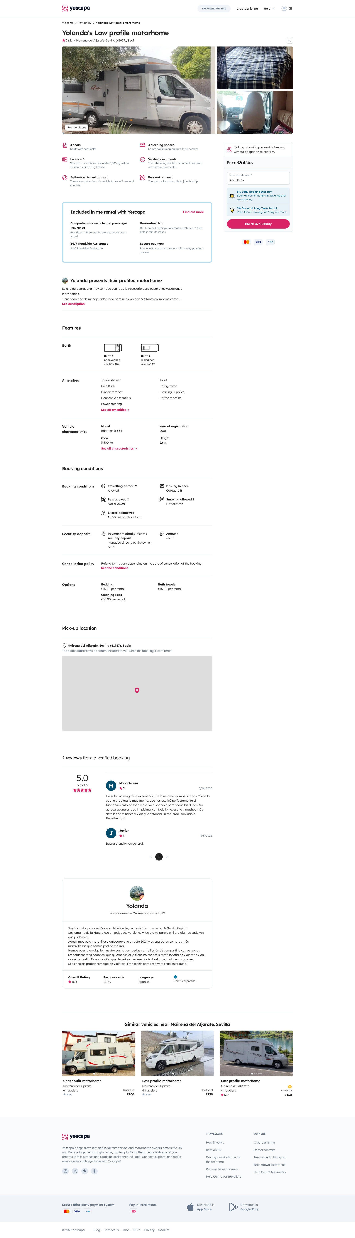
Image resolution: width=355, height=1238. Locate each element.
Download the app (214, 8)
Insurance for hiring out (270, 1157)
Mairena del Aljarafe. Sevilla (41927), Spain (106, 40)
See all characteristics (118, 448)
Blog (97, 1230)
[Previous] (66, 1053)
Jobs (125, 1230)
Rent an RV (214, 1150)
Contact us (111, 1230)
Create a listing (247, 8)
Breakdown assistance (269, 1165)
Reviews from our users (222, 1169)
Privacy (149, 1230)
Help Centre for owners (270, 1172)
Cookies (164, 1230)
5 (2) (69, 40)
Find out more (193, 212)
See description (73, 304)
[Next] (130, 1053)
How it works (215, 1142)
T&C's (137, 1230)
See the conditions (114, 568)
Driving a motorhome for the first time (223, 1159)
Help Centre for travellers (223, 1176)
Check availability (258, 224)
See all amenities (114, 410)
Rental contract (264, 1150)
